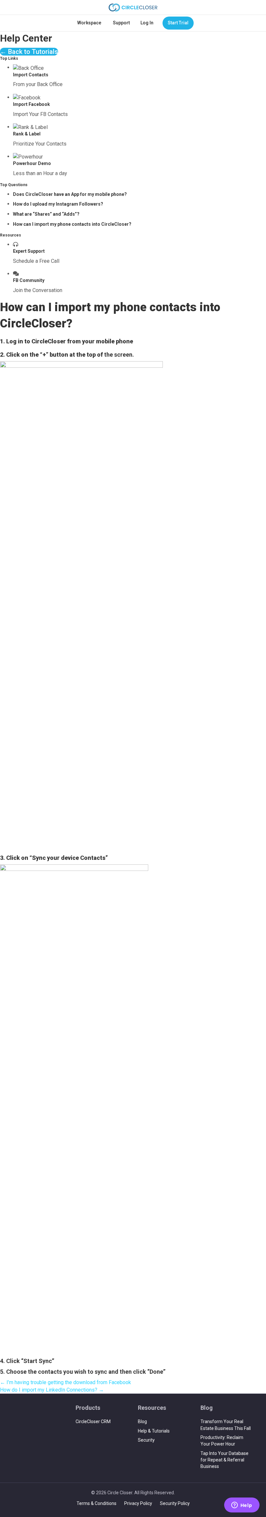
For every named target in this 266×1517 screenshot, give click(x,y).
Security (146, 1440)
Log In (146, 22)
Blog (142, 1421)
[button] (29, 52)
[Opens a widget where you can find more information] (242, 1506)
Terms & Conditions (96, 1503)
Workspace (89, 22)
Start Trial (178, 22)
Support (121, 22)
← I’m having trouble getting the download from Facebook (65, 1382)
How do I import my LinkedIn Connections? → (52, 1390)
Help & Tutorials (154, 1431)
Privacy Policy (138, 1503)
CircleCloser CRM (93, 1421)
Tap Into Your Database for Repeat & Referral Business (224, 1460)
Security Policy (175, 1503)
